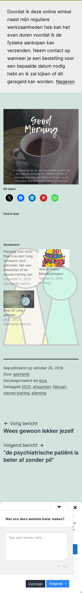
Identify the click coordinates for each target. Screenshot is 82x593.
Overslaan (35, 583)
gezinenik (21, 374)
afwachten (42, 386)
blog (43, 380)
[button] (75, 507)
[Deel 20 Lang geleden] (18, 299)
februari (59, 386)
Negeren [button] (65, 81)
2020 (26, 386)
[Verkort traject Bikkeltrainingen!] (54, 258)
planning (39, 393)
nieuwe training (16, 393)
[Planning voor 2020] (21, 267)
